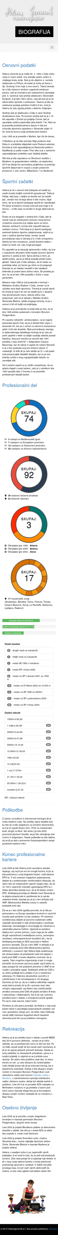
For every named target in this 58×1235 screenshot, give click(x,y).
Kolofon (54, 1228)
